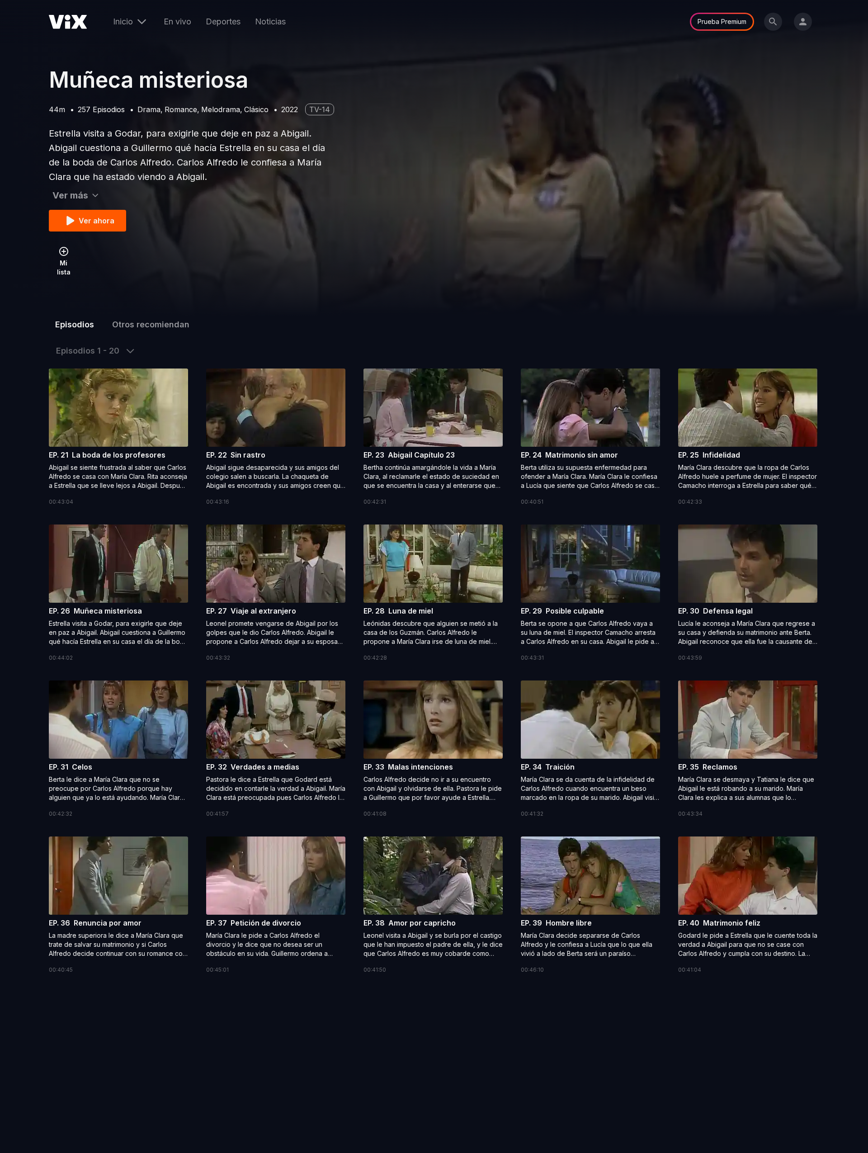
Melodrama (220, 109)
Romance (181, 109)
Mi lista (64, 267)
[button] (118, 437)
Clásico (256, 109)
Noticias (270, 21)
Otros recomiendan (150, 324)
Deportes (223, 21)
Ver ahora (96, 220)
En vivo (177, 21)
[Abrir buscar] (773, 22)
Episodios (74, 324)
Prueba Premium (722, 21)
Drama (148, 109)
